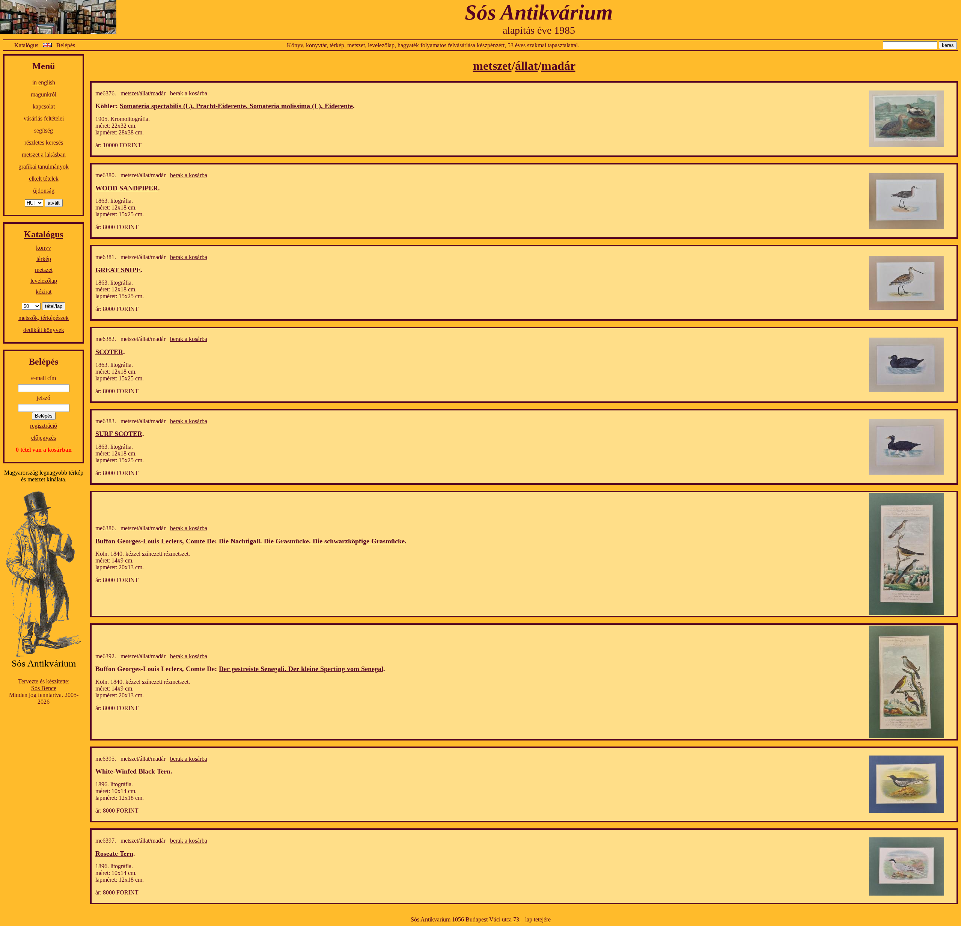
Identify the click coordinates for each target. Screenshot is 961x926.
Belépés (65, 45)
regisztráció (43, 425)
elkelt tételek (44, 178)
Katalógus (26, 45)
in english (43, 82)
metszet (44, 270)
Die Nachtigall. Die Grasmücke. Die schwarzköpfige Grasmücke (312, 541)
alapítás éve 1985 (539, 30)
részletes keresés (43, 142)
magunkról (43, 94)
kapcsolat (44, 106)
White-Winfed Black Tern (132, 771)
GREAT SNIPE (118, 270)
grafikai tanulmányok (43, 166)
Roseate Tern (114, 853)
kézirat (43, 291)
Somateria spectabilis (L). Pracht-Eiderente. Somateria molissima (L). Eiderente (236, 106)
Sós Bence (43, 688)
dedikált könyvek (43, 330)
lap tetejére (538, 919)
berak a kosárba (188, 93)
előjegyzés (43, 437)
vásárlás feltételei (44, 118)
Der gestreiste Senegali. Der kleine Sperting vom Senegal (301, 669)
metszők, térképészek (43, 318)
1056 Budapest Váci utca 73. (486, 919)
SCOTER (109, 352)
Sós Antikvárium (539, 12)
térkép (43, 259)
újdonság (43, 190)
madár (558, 65)
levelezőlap (43, 280)
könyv (43, 247)
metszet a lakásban (44, 154)
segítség (43, 130)
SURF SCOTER (118, 433)
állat (526, 65)
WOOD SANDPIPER (126, 188)
